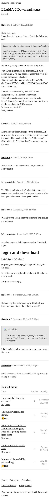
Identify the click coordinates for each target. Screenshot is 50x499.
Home (4, 480)
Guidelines (26, 480)
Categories (14, 480)
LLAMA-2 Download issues (21, 9)
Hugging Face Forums (11, 3)
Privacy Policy (25, 485)
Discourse (17, 492)
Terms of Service (9, 485)
